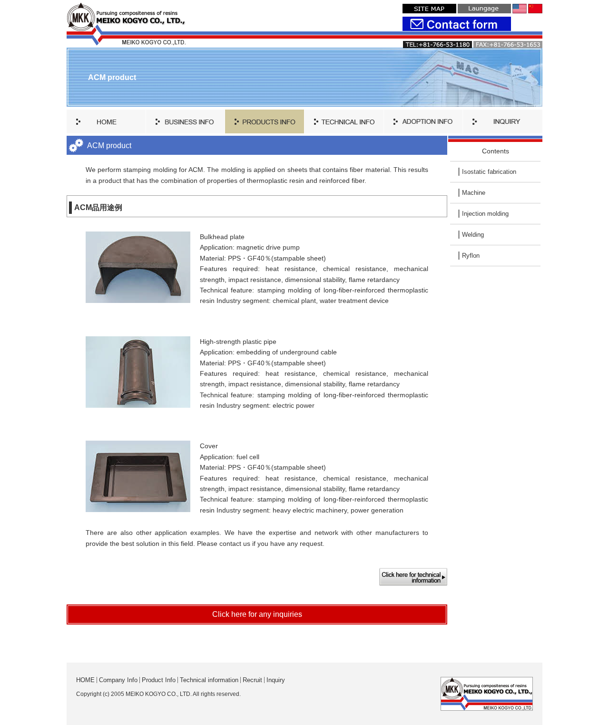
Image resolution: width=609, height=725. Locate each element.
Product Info (159, 680)
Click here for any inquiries (257, 614)
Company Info (118, 680)
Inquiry (275, 680)
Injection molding (485, 213)
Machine (473, 192)
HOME (85, 680)
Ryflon (471, 255)
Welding (473, 234)
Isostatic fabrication (489, 171)
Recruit (252, 680)
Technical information (209, 680)
